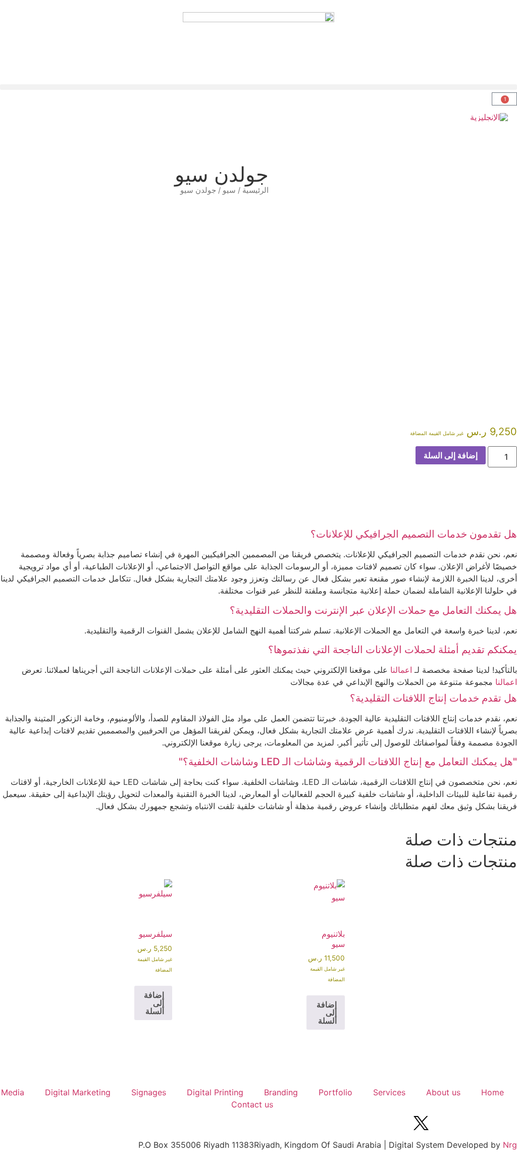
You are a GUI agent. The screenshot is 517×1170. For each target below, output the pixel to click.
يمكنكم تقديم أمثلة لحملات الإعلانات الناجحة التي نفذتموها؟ (392, 650)
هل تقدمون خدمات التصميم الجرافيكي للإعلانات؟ (414, 534)
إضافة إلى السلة (451, 455)
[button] (258, 87)
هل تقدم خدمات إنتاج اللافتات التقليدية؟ (433, 698)
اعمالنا (401, 670)
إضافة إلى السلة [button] (327, 1012)
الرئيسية (255, 190)
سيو (229, 190)
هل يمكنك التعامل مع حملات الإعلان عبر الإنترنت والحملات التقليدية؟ (373, 610)
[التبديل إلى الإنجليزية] (489, 117)
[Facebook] (504, 1123)
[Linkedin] (448, 1123)
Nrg (510, 1145)
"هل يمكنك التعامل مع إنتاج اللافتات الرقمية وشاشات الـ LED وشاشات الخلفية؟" (348, 762)
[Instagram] (476, 1123)
